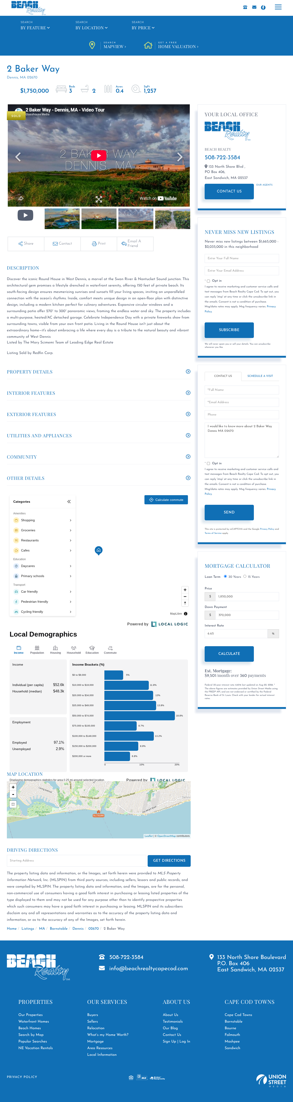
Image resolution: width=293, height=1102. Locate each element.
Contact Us (229, 191)
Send (229, 512)
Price (208, 588)
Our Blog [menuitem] (170, 1028)
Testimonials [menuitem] (173, 1022)
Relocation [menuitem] (96, 1028)
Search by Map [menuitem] (30, 1035)
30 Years (234, 577)
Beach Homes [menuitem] (29, 1028)
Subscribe (229, 330)
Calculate (229, 654)
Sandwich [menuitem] (232, 1048)
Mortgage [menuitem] (95, 1041)
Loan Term (212, 577)
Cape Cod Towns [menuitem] (238, 1015)
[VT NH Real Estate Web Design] (271, 1080)
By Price (141, 27)
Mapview (114, 45)
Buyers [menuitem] (92, 1015)
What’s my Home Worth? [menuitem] (107, 1035)
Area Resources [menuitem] (99, 1048)
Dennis (78, 929)
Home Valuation (177, 45)
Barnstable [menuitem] (234, 1022)
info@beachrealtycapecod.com (148, 969)
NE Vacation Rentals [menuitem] (35, 1048)
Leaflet (149, 836)
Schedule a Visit (260, 376)
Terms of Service (213, 533)
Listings (28, 929)
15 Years (254, 577)
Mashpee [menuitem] (232, 1041)
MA (42, 929)
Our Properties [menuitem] (30, 1015)
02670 (93, 929)
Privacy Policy (267, 529)
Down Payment (216, 607)
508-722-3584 (222, 158)
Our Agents (264, 185)
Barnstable (59, 929)
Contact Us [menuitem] (172, 1035)
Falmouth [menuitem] (232, 1035)
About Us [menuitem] (170, 1015)
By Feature (33, 27)
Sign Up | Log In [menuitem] (176, 1041)
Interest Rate (214, 625)
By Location (90, 27)
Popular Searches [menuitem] (32, 1041)
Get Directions (169, 861)
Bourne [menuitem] (230, 1028)
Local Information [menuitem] (102, 1055)
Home (12, 929)
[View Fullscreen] (13, 804)
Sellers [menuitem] (92, 1022)
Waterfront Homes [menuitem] (33, 1022)
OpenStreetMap (166, 836)
